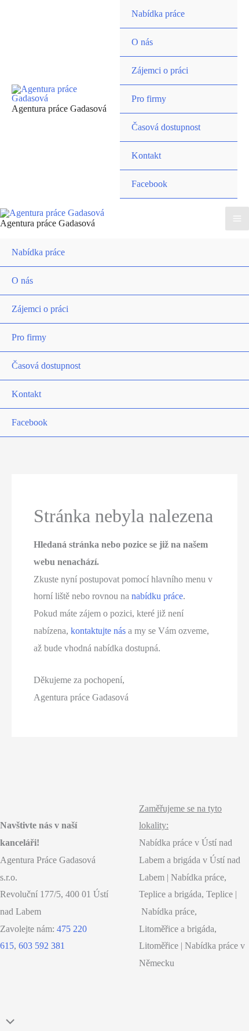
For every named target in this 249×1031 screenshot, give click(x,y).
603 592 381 (42, 946)
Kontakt (146, 155)
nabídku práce (157, 596)
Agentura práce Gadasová (59, 108)
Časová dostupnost (165, 127)
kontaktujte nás (98, 631)
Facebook (149, 184)
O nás (142, 42)
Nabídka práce (158, 14)
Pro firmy (148, 99)
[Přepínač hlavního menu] (237, 218)
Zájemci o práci (159, 70)
